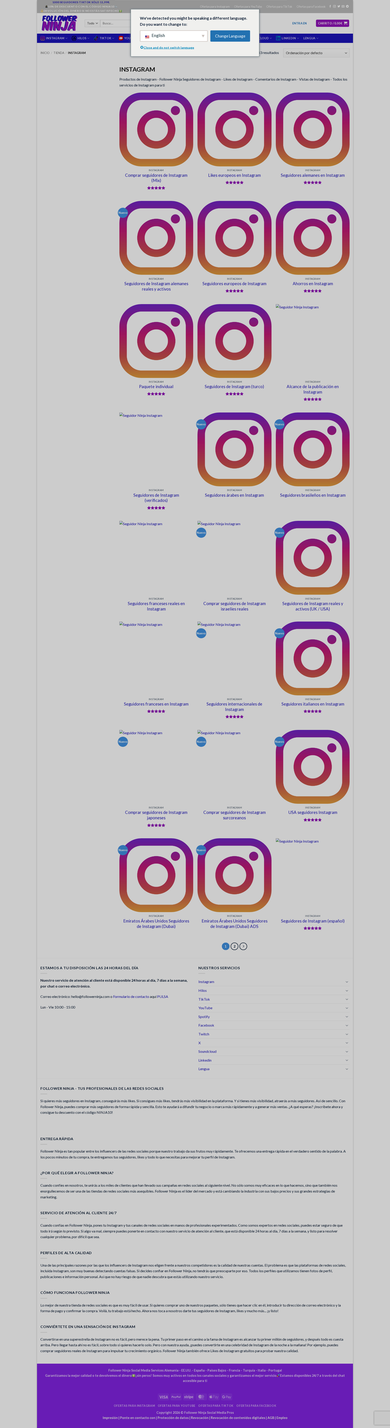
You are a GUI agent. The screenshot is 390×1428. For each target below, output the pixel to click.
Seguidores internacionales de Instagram (234, 706)
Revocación (200, 1418)
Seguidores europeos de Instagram (234, 283)
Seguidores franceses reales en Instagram (156, 606)
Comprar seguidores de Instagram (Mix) (156, 178)
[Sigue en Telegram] (347, 6)
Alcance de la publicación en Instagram (313, 389)
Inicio (45, 53)
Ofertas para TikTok (279, 6)
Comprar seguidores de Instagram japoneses (156, 815)
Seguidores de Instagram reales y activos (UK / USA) (312, 606)
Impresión (110, 1418)
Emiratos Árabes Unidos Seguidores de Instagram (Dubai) (156, 923)
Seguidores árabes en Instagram (234, 495)
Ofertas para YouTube (248, 6)
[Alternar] (347, 981)
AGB (270, 1418)
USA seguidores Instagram (312, 812)
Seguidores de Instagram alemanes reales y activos (156, 286)
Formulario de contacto (131, 996)
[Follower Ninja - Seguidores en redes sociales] (59, 23)
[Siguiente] (243, 946)
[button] (299, 23)
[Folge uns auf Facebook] (330, 6)
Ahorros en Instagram (313, 283)
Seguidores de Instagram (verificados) (156, 498)
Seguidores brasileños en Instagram (313, 495)
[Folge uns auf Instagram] (334, 6)
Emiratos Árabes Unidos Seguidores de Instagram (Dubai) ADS (234, 923)
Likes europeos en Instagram (234, 175)
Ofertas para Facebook (311, 6)
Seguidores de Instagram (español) (313, 920)
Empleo (282, 1418)
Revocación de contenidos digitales (238, 1418)
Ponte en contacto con (137, 1418)
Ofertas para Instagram (215, 6)
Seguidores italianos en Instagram (312, 703)
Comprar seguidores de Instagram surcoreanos (234, 815)
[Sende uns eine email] (343, 6)
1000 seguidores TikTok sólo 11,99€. (81, 2)
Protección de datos (173, 1418)
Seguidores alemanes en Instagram (313, 175)
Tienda (58, 53)
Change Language (230, 36)
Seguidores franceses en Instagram (156, 703)
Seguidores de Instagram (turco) (234, 386)
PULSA (162, 996)
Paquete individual (156, 386)
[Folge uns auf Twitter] (338, 6)
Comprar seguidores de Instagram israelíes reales (234, 606)
